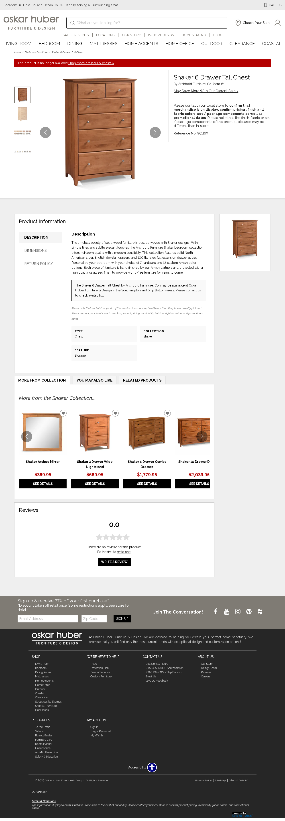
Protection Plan (99, 668)
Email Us (151, 676)
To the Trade (42, 727)
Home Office (180, 43)
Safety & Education (46, 756)
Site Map (220, 780)
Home (17, 52)
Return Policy (38, 264)
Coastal (271, 43)
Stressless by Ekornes (48, 701)
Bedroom (49, 43)
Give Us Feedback (157, 680)
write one (123, 552)
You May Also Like (94, 380)
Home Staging (194, 35)
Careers (205, 676)
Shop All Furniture (46, 705)
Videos (39, 731)
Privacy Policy (203, 780)
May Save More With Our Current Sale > (206, 91)
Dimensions (35, 250)
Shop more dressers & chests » (91, 63)
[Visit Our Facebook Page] (216, 612)
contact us (193, 290)
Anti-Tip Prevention (46, 752)
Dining (74, 43)
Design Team (209, 668)
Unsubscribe (43, 748)
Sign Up (122, 618)
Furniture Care (43, 739)
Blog (217, 35)
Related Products (142, 380)
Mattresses (104, 43)
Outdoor (211, 43)
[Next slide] (202, 436)
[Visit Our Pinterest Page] (249, 612)
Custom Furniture (101, 676)
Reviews (206, 672)
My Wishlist (97, 735)
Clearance (242, 43)
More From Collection (42, 380)
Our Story (131, 35)
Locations (105, 35)
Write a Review (114, 562)
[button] (252, 23)
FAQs (93, 663)
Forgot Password (100, 731)
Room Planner (43, 744)
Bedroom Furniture (36, 52)
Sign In (94, 727)
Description (36, 237)
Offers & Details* (238, 780)
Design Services (100, 672)
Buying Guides (44, 735)
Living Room (17, 43)
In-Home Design (161, 35)
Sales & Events (76, 35)
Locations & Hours (157, 663)
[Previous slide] (26, 436)
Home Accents (141, 43)
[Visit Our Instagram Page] (238, 612)
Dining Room (43, 672)
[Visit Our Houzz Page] (260, 612)
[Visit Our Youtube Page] (227, 612)
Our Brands (42, 710)
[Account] (277, 23)
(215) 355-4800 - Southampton (164, 668)
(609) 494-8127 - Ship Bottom (163, 672)
